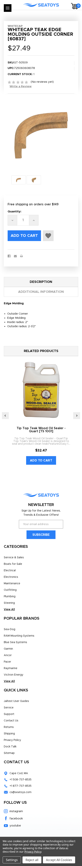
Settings (12, 860)
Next (76, 415)
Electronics (11, 577)
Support (9, 714)
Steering (9, 603)
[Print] (21, 256)
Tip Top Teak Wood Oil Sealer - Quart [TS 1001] (41, 430)
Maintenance (12, 583)
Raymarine (10, 668)
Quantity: (14, 211)
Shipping (9, 733)
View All (9, 609)
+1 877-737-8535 (20, 786)
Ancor (8, 655)
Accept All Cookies (59, 860)
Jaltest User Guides (16, 701)
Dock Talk (10, 746)
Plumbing (9, 596)
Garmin (8, 648)
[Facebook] (9, 256)
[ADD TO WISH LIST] (48, 235)
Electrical (10, 570)
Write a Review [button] (21, 86)
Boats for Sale (13, 564)
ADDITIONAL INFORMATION (41, 291)
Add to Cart (41, 460)
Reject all (32, 860)
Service (9, 707)
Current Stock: (21, 74)
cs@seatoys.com (20, 792)
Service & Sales (14, 557)
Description (41, 281)
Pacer (7, 661)
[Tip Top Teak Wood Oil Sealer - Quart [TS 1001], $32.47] (41, 390)
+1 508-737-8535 (20, 779)
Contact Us (11, 720)
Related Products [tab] (41, 351)
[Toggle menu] (7, 8)
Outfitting (10, 590)
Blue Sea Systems (15, 642)
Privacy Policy (12, 740)
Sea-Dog (9, 629)
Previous (5, 415)
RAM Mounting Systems (19, 636)
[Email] (15, 256)
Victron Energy (13, 674)
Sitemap (9, 753)
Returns (9, 727)
